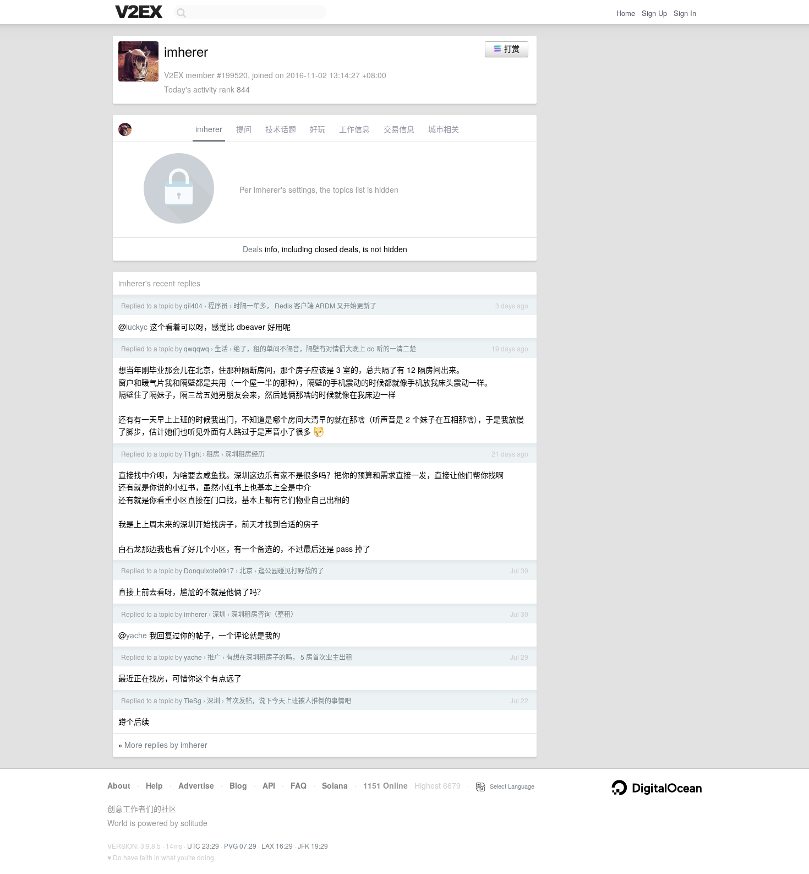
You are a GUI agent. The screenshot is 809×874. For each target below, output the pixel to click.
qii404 (193, 305)
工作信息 (354, 128)
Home (625, 13)
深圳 (219, 613)
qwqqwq (196, 348)
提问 (244, 128)
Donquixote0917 (209, 570)
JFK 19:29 (313, 845)
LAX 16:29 (277, 845)
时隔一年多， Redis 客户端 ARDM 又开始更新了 (304, 305)
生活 (221, 348)
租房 (213, 453)
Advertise (196, 785)
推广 (214, 656)
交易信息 (399, 128)
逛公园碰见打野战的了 (291, 570)
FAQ (299, 785)
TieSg (192, 700)
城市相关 (443, 128)
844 (243, 89)
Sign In (685, 13)
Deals (253, 248)
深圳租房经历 (245, 453)
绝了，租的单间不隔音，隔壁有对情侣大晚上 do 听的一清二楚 (324, 348)
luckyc (136, 326)
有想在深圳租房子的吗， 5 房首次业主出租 (289, 656)
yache (136, 634)
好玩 (317, 128)
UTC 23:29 (203, 845)
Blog (238, 785)
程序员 (218, 305)
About (118, 785)
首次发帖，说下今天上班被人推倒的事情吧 (288, 700)
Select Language (509, 785)
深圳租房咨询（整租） (264, 613)
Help (154, 785)
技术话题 (280, 128)
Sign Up (654, 13)
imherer (208, 128)
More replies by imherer (165, 744)
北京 (246, 570)
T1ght (192, 453)
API (269, 785)
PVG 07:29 (240, 845)
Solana (335, 785)
